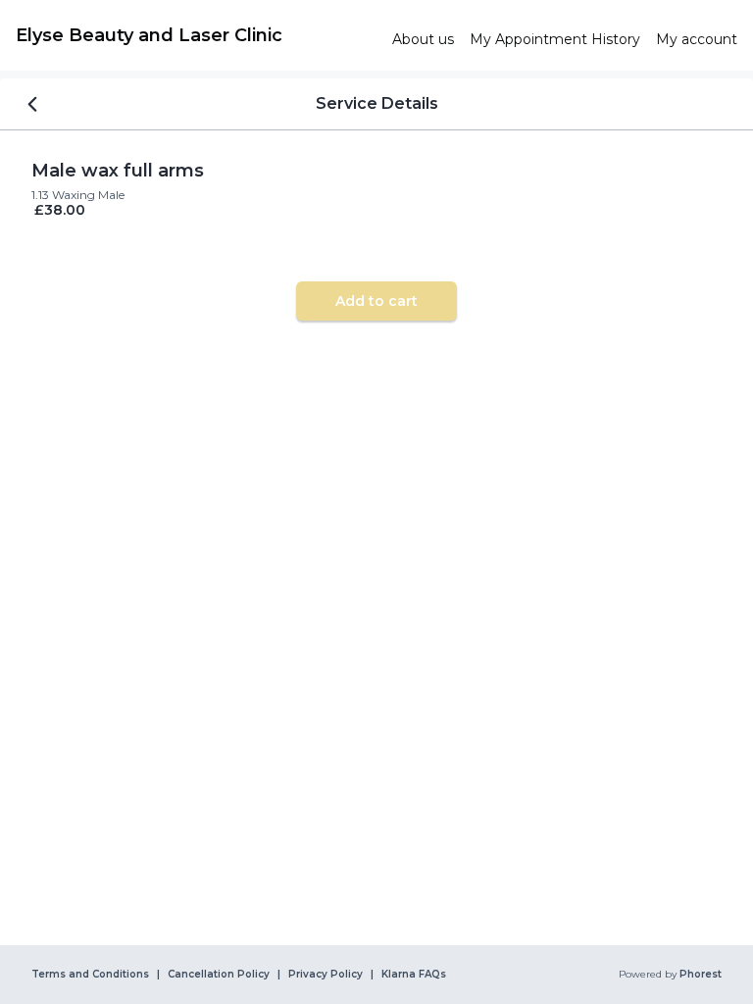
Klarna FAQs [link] (413, 974)
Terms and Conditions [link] (90, 974)
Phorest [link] (700, 974)
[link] (196, 35)
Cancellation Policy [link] (219, 974)
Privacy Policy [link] (325, 974)
